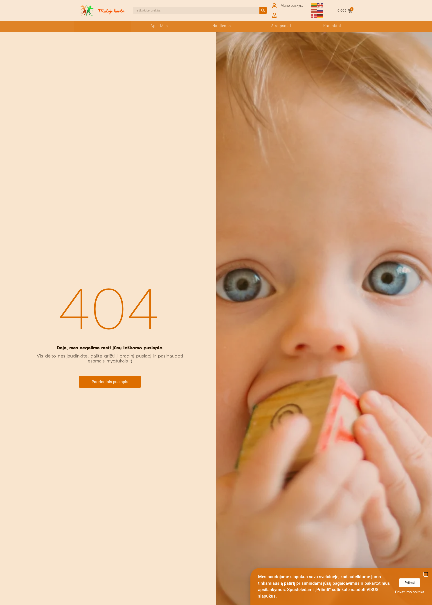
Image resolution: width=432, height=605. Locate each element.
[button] (426, 574)
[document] (216, 302)
